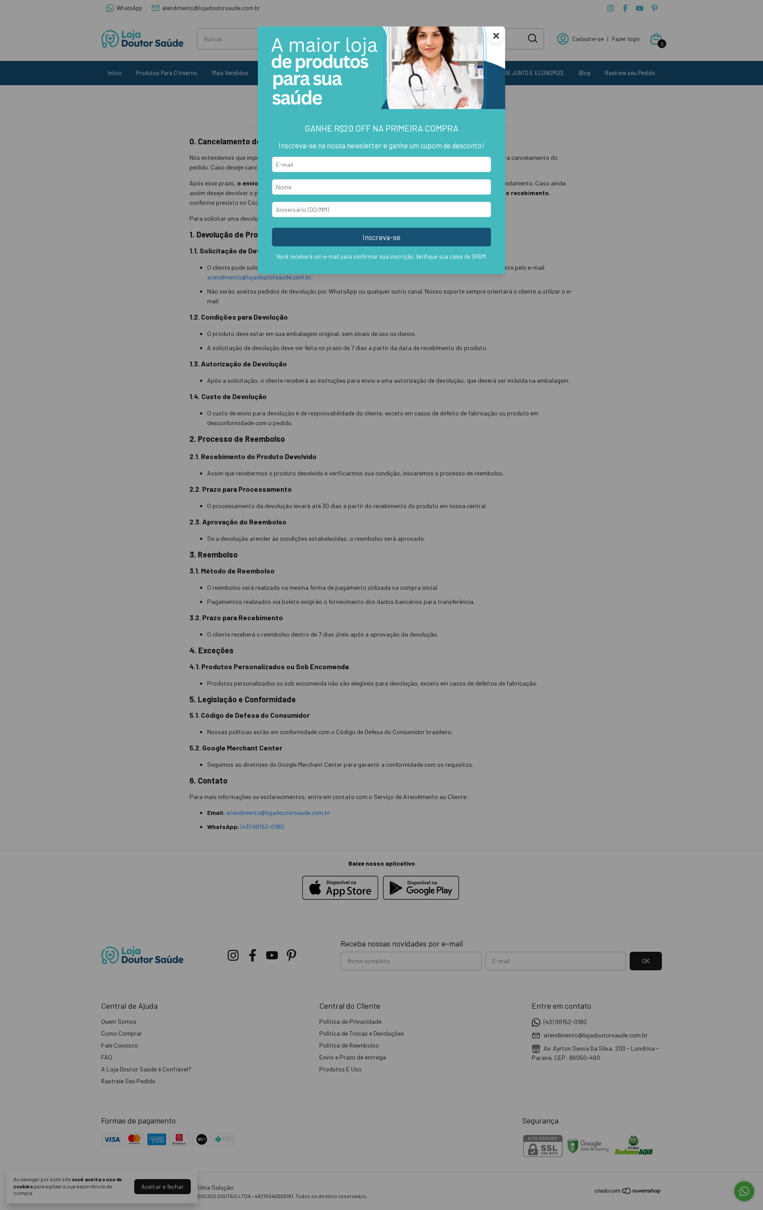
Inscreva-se (381, 237)
